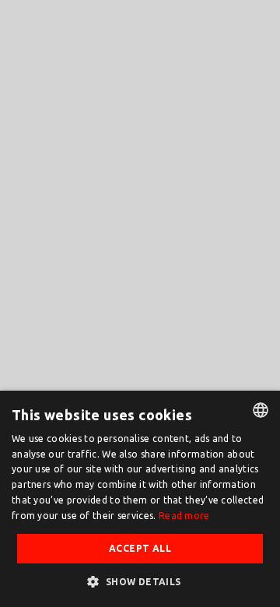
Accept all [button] (140, 548)
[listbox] (260, 410)
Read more (184, 516)
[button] (139, 581)
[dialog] (140, 499)
